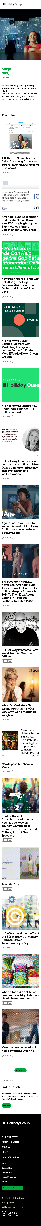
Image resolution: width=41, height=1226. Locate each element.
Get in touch (7, 1181)
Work (4, 1163)
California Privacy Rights (12, 1206)
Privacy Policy (8, 1202)
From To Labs (10, 1141)
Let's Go (6, 1105)
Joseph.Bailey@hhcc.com (13, 1099)
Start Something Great (12, 1188)
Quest (6, 1152)
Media (6, 1146)
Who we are (7, 1172)
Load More (20, 1070)
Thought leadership (10, 1176)
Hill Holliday (10, 1136)
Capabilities (7, 1167)
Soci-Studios (10, 1157)
